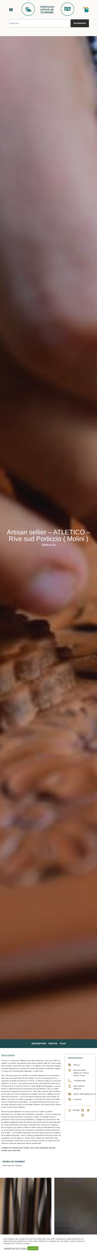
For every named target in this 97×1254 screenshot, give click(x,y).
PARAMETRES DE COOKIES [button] (15, 1248)
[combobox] (39, 23)
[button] (82, 1110)
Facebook (77, 1099)
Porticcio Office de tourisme (47, 10)
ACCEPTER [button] (33, 1248)
